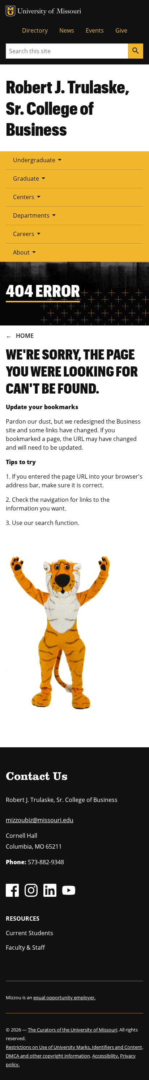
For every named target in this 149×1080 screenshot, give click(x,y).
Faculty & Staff (25, 947)
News (66, 30)
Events (95, 30)
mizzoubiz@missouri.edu (39, 820)
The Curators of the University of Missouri (72, 1029)
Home (25, 336)
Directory (35, 30)
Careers (28, 233)
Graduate (30, 178)
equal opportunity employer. (64, 997)
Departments (35, 215)
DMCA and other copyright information (48, 1055)
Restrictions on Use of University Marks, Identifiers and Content (74, 1047)
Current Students (29, 933)
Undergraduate (38, 159)
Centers (28, 196)
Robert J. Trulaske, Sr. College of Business (67, 107)
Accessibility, (105, 1055)
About (25, 252)
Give (121, 30)
